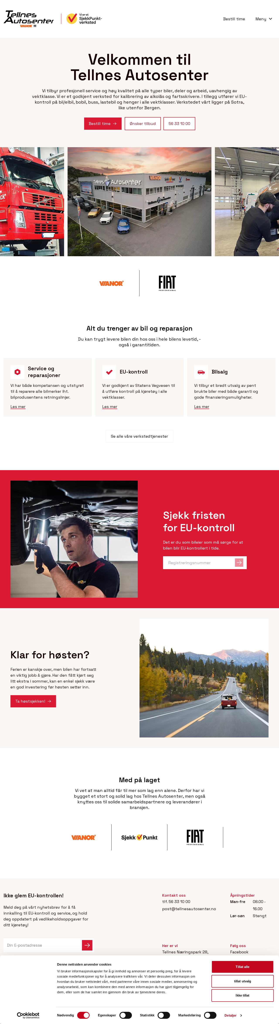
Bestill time (234, 18)
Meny (260, 18)
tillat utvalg (242, 981)
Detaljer (230, 1015)
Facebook (239, 951)
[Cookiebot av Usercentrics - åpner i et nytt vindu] (28, 1015)
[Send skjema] (87, 945)
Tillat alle (242, 967)
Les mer (18, 406)
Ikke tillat (242, 995)
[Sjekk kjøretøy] (239, 562)
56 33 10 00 (179, 901)
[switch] (125, 1015)
